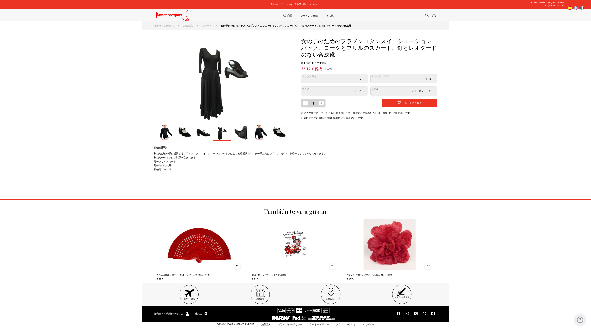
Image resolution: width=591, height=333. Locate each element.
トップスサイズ (310, 76)
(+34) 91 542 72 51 (556, 5)
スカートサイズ (379, 76)
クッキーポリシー (319, 324)
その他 (330, 15)
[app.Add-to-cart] (237, 266)
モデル (375, 88)
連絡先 (199, 313)
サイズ (305, 88)
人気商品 (287, 15)
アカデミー (368, 324)
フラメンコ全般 (309, 15)
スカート (207, 25)
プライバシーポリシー (290, 324)
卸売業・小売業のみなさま (169, 313)
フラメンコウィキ (346, 324)
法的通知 (266, 324)
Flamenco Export (164, 25)
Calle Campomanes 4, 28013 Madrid (548, 3)
